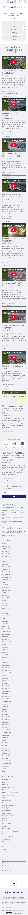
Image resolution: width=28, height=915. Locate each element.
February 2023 (6, 590)
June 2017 (5, 740)
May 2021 (5, 621)
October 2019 (6, 670)
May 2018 (5, 711)
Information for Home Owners (10, 792)
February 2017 (6, 750)
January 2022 (6, 610)
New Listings (5, 818)
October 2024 (6, 556)
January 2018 (6, 722)
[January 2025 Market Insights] (14, 104)
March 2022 (5, 608)
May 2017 (5, 743)
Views (4, 849)
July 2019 (5, 678)
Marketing (10, 16)
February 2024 (6, 566)
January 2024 (6, 569)
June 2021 (5, 618)
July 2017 (5, 737)
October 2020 (6, 639)
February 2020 (6, 660)
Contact (14, 18)
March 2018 (5, 717)
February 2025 (6, 546)
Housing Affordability (8, 787)
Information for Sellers (8, 795)
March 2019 (5, 686)
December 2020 (6, 634)
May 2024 (5, 564)
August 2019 (5, 675)
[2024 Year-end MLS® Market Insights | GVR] (14, 145)
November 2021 (6, 613)
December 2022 (6, 595)
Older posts (6, 488)
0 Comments (6, 96)
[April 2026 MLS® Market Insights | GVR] (14, 62)
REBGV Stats (6, 828)
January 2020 (6, 662)
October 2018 (6, 699)
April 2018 (5, 714)
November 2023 (6, 572)
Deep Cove (5, 782)
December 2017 (6, 724)
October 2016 (6, 761)
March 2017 (5, 748)
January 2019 (6, 691)
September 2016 (7, 763)
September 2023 (7, 577)
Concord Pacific (6, 779)
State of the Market (7, 836)
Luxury (4, 802)
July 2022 (5, 603)
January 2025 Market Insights (10, 510)
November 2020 (6, 636)
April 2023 (5, 585)
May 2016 (5, 771)
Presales (4, 826)
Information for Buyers (8, 790)
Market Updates (7, 93)
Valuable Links (6, 841)
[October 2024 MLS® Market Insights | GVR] (14, 230)
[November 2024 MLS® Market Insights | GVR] (14, 185)
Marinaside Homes (7, 805)
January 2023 (6, 592)
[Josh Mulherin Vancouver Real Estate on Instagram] (22, 893)
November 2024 (6, 554)
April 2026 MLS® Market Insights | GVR (13, 507)
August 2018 (5, 704)
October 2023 (6, 574)
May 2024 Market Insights (13, 366)
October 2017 (6, 730)
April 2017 (5, 745)
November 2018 (6, 696)
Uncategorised (15, 93)
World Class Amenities (8, 852)
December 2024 (6, 551)
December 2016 (6, 755)
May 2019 (5, 680)
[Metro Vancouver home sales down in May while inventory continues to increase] (14, 397)
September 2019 (7, 673)
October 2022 (6, 598)
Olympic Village (6, 823)
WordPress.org (6, 870)
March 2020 (5, 657)
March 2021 (5, 626)
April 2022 (5, 605)
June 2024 (5, 561)
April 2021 (5, 623)
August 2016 (5, 766)
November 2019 (6, 667)
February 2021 (6, 629)
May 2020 (5, 652)
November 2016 (6, 758)
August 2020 (5, 644)
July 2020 (5, 647)
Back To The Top (14, 886)
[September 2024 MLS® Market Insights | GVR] (14, 274)
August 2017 (5, 735)
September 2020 (7, 642)
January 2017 (6, 753)
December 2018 (6, 693)
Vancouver (5, 844)
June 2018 (5, 709)
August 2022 (5, 600)
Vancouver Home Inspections (10, 847)
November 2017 (6, 727)
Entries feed (5, 865)
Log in (4, 862)
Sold (3, 834)
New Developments (7, 815)
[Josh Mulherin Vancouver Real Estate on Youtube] (18, 893)
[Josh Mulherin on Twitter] (10, 893)
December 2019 (6, 665)
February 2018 (6, 719)
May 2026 (5, 543)
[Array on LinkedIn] (14, 893)
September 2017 (7, 732)
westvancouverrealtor (8, 531)
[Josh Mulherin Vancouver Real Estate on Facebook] (6, 893)
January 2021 (6, 631)
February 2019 (6, 688)
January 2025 (6, 548)
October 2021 (6, 616)
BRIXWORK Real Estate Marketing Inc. (9, 910)
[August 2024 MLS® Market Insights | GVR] (14, 316)
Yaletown (4, 854)
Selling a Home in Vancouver (10, 831)
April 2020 (5, 655)
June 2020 (5, 649)
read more (15, 88)
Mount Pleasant (6, 813)
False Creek (5, 784)
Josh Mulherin (11, 91)
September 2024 (7, 559)
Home (6, 13)
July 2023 (5, 579)
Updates (19, 16)
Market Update (6, 808)
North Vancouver (7, 821)
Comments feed (6, 868)
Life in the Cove (6, 800)
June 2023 (5, 582)
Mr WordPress (6, 535)
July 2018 (5, 706)
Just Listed (5, 797)
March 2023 (5, 587)
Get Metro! (15, 535)
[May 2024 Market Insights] (14, 357)
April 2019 (5, 683)
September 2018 (7, 701)
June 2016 (5, 768)
